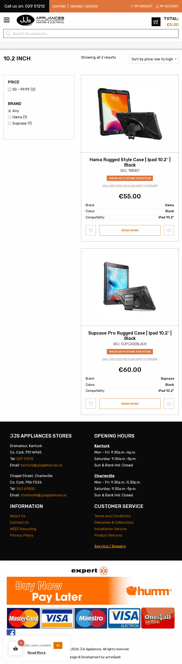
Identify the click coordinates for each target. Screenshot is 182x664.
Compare (169, 230)
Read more (129, 230)
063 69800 (25, 489)
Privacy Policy (21, 535)
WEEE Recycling (23, 529)
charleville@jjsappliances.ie (43, 495)
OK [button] (58, 645)
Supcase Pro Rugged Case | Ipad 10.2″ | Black (130, 335)
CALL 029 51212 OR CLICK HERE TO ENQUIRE (130, 185)
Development (91, 657)
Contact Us (19, 522)
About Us (17, 516)
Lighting (59, 6)
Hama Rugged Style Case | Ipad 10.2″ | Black (129, 162)
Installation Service (110, 529)
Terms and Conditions (112, 516)
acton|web (113, 657)
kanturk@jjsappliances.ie (41, 465)
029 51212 (25, 459)
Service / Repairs (110, 546)
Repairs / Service (84, 6)
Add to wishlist (91, 230)
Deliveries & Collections (113, 522)
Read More (37, 653)
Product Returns (108, 535)
